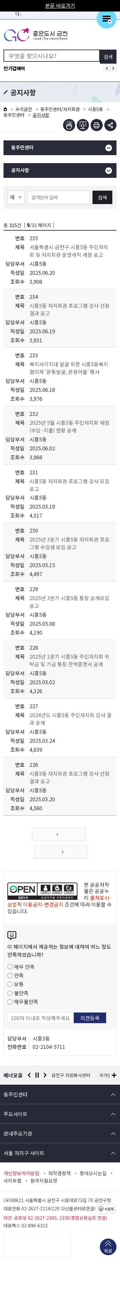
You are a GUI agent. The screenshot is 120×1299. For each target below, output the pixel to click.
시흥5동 (95, 109)
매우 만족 (24, 966)
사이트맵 (12, 1181)
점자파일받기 (83, 125)
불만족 (21, 993)
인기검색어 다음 (113, 68)
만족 (19, 975)
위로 (108, 1251)
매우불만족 (26, 1001)
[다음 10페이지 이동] (61, 852)
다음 (45, 1075)
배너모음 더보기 (114, 1075)
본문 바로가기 (60, 5)
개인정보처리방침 (21, 1173)
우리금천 (23, 109)
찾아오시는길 (93, 1173)
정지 (37, 1075)
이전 (29, 1075)
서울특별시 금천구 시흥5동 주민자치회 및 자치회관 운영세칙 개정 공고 (68, 250)
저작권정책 (59, 1173)
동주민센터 (14, 115)
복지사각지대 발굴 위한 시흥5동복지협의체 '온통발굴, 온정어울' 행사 (68, 368)
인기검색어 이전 (107, 68)
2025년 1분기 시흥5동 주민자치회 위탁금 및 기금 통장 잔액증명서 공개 (69, 660)
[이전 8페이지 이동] (59, 834)
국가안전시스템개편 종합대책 (79, 1075)
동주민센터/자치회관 (60, 109)
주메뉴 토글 (106, 18)
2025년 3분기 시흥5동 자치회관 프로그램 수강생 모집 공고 (69, 543)
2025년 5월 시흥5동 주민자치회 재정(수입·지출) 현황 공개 (69, 426)
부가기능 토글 (110, 125)
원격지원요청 (43, 1181)
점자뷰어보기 (69, 125)
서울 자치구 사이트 (24, 1153)
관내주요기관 (18, 1133)
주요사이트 (16, 1114)
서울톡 (109, 1209)
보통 (19, 984)
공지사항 (20, 170)
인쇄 (97, 125)
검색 (102, 197)
